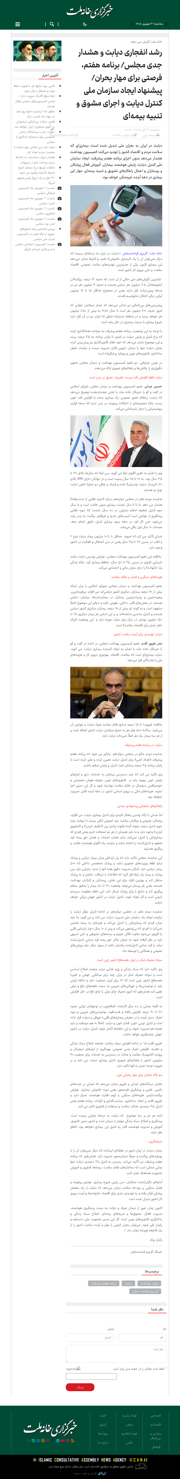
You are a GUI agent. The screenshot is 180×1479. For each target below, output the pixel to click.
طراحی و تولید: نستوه (85, 1473)
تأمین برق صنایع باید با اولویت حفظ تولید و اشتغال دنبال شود (34, 88)
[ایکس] (52, 1441)
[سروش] (38, 1441)
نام (165, 1328)
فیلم (103, 1415)
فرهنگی (155, 1447)
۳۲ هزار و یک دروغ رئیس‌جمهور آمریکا (36, 180)
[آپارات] (67, 1441)
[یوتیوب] (62, 1441)
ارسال (80, 1387)
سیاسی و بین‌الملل (156, 1435)
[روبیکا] (28, 1441)
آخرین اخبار (50, 75)
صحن (129, 1424)
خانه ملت (90, 11)
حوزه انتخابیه (129, 1433)
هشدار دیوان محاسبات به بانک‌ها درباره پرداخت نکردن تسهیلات (35, 159)
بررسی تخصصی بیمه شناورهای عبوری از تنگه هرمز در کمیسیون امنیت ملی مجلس (36, 234)
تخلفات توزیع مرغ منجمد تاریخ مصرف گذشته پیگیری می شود (36, 170)
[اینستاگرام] (48, 1441)
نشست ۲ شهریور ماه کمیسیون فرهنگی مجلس (36, 190)
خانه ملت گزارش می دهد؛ (146, 42)
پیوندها (103, 1433)
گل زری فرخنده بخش (145, 1291)
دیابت (128, 1283)
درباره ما (103, 1442)
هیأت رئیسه (129, 1415)
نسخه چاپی (148, 135)
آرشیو (103, 1424)
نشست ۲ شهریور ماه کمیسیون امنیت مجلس (36, 200)
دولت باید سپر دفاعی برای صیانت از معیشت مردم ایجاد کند (34, 149)
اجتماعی (156, 1415)
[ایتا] (43, 1441)
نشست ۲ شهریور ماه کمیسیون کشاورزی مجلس (36, 210)
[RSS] (72, 1441)
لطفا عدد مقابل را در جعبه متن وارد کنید (140, 1368)
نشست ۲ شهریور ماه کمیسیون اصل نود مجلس (36, 221)
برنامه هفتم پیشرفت (103, 1283)
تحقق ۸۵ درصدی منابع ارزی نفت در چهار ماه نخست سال (35, 113)
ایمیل (110, 1328)
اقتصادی (155, 1424)
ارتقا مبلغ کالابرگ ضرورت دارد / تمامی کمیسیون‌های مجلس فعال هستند (35, 101)
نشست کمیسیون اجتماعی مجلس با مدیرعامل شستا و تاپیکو (35, 246)
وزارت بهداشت (149, 1283)
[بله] (33, 1441)
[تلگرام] (57, 1441)
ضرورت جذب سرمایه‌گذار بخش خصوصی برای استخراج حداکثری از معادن (35, 137)
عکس (129, 1442)
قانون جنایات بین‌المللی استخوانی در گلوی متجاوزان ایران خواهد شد (34, 124)
